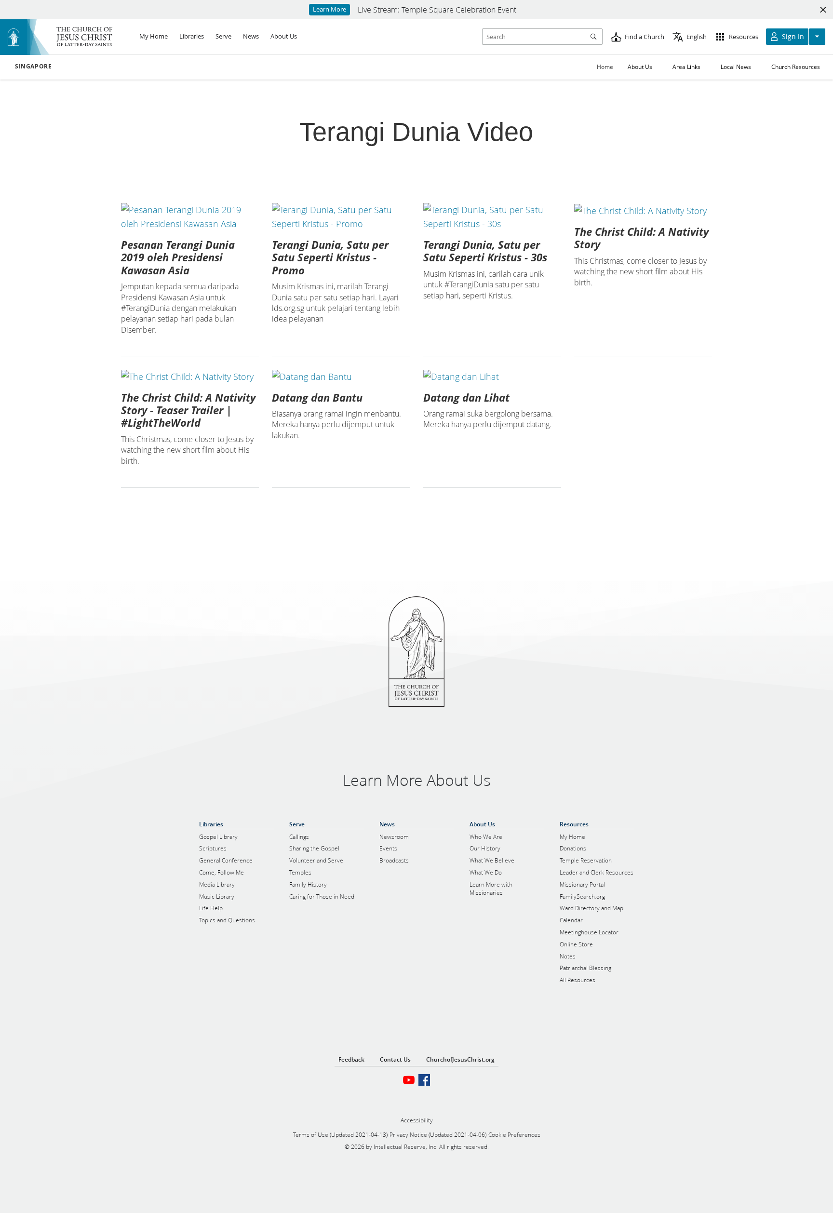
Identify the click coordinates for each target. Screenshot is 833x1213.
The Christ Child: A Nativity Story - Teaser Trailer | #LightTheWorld (188, 410)
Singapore (33, 66)
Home (605, 67)
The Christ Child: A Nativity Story (641, 237)
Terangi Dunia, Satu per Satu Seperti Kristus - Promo (330, 257)
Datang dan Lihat (466, 397)
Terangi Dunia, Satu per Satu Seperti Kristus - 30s (485, 250)
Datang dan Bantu (317, 397)
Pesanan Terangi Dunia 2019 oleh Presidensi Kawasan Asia (178, 257)
